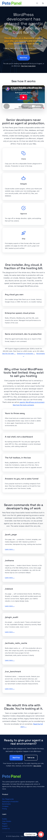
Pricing (4, 809)
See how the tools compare (23, 405)
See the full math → (9, 353)
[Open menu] (37, 3)
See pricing (37, 766)
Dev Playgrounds (8, 799)
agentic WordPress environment (32, 402)
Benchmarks (6, 804)
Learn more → (10, 549)
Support (5, 826)
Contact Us (6, 828)
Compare (5, 806)
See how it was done (28, 66)
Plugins (4, 823)
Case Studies (6, 821)
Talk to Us (30, 757)
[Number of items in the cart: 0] (43, 3)
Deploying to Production (10, 801)
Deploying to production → (26, 353)
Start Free (23, 58)
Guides (4, 819)
